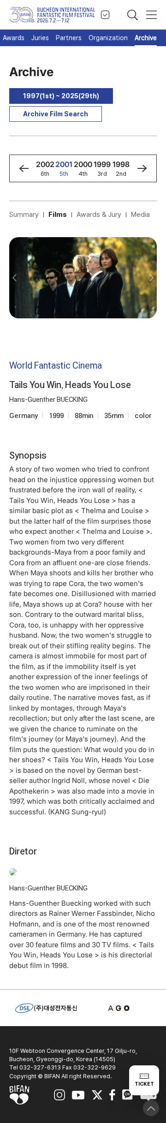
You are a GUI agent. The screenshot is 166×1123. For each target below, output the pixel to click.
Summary (24, 214)
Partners (69, 38)
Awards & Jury (99, 214)
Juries (40, 38)
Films (57, 214)
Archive (146, 38)
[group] (45, 168)
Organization (108, 38)
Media (140, 214)
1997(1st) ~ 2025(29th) (61, 96)
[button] (24, 168)
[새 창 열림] (120, 1008)
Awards (13, 38)
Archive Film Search (55, 114)
